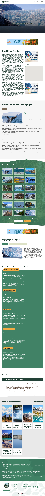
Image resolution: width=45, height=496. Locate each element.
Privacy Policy (25, 484)
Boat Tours (5, 244)
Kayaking (11, 244)
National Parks (17, 484)
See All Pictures (19, 220)
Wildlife (4, 109)
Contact (24, 488)
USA (12, 55)
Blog (15, 486)
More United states (38, 401)
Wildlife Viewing (22, 244)
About (15, 488)
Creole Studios (25, 493)
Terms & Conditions (26, 486)
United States (14, 66)
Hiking (16, 244)
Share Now (27, 220)
